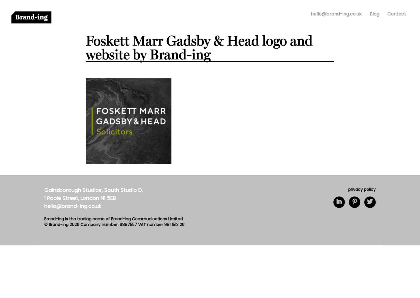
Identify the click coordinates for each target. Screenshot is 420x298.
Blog (374, 14)
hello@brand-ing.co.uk (336, 14)
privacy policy (362, 190)
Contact (396, 14)
